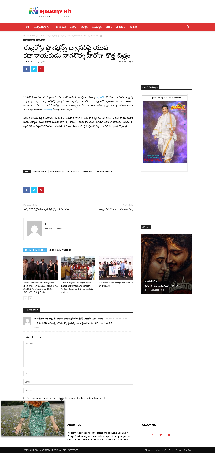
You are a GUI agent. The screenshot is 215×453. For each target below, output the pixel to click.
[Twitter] (161, 435)
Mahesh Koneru (57, 171)
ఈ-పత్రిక (133, 26)
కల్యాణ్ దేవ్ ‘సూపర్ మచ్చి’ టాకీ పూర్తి (116, 209)
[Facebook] (144, 435)
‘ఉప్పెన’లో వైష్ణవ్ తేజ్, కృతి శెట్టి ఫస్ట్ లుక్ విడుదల (46, 209)
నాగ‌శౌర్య (48, 109)
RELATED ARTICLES (35, 250)
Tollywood (87, 171)
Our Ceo (188, 450)
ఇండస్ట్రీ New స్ (41, 26)
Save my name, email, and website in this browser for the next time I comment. (66, 398)
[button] (61, 399)
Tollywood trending (103, 171)
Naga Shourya (73, 171)
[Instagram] (152, 435)
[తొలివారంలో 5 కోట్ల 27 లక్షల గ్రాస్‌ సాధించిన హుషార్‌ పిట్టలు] (116, 268)
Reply (36, 327)
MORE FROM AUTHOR (60, 250)
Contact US (161, 450)
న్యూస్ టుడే (61, 26)
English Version (115, 26)
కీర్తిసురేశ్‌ (100, 97)
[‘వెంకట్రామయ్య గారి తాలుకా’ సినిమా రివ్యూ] (166, 264)
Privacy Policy (175, 450)
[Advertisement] (134, 12)
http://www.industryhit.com (55, 229)
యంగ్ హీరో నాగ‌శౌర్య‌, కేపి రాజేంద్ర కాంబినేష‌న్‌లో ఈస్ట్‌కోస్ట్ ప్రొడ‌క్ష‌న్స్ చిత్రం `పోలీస (68, 318)
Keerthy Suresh (39, 171)
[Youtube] (169, 435)
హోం (27, 26)
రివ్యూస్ (84, 26)
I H (27, 62)
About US (149, 450)
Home (26, 35)
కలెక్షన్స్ (73, 26)
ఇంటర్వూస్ (97, 26)
